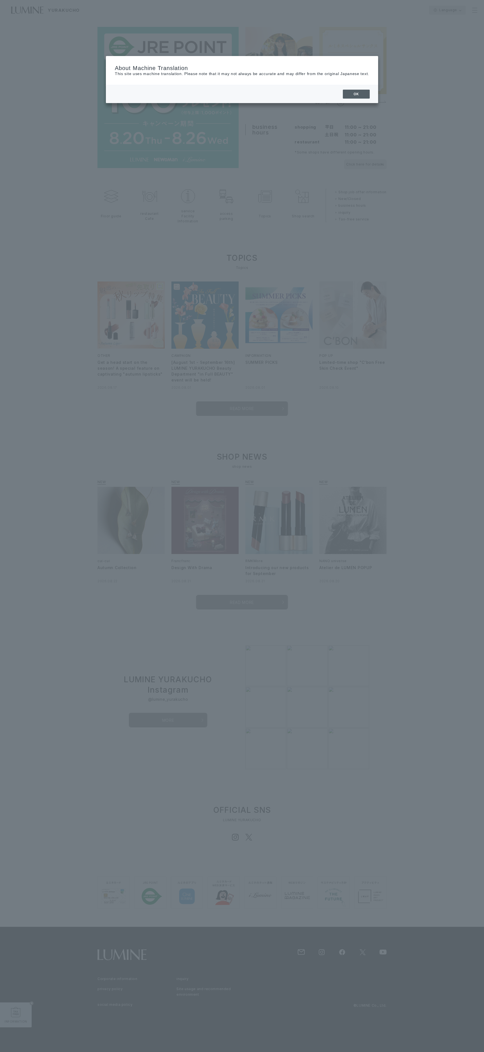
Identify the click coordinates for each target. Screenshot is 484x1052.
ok (356, 94)
